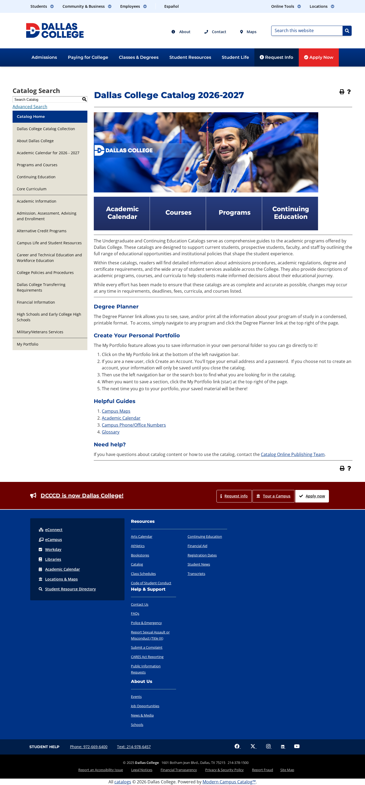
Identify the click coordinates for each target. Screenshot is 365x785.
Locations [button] (319, 6)
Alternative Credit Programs (42, 230)
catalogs (122, 782)
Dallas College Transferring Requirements (41, 287)
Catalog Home (31, 116)
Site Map (287, 769)
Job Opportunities (145, 705)
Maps (251, 31)
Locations (61, 579)
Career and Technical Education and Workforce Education (49, 257)
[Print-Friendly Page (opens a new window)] (342, 92)
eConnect (54, 529)
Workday (53, 549)
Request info (236, 495)
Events (136, 696)
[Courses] (178, 229)
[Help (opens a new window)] (349, 92)
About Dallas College (35, 140)
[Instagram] (268, 746)
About (184, 31)
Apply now (315, 495)
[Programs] (234, 229)
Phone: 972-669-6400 (88, 746)
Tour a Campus (276, 495)
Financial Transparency (179, 769)
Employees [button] (130, 6)
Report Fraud (262, 769)
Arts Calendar (141, 536)
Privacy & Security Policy (224, 769)
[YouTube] (297, 746)
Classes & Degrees (138, 57)
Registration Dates (202, 555)
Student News (199, 564)
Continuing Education (36, 176)
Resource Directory (70, 588)
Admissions (44, 57)
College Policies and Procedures (45, 272)
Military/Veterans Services (40, 331)
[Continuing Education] (290, 229)
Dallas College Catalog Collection (46, 128)
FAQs (135, 613)
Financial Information (36, 302)
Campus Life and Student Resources (49, 242)
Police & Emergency (146, 622)
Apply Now (320, 57)
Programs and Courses (37, 164)
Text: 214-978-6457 (134, 746)
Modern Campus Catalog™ (229, 782)
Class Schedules (143, 573)
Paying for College (88, 57)
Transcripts (196, 573)
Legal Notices (141, 769)
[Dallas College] (55, 30)
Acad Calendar (62, 569)
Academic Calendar (121, 418)
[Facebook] (238, 746)
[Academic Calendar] (122, 229)
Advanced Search (30, 107)
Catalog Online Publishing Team (293, 454)
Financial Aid (197, 545)
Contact (218, 31)
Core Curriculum (31, 188)
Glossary (110, 432)
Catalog (137, 564)
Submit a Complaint (146, 647)
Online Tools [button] (283, 6)
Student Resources (190, 57)
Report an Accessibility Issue (100, 769)
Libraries (53, 559)
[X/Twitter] (253, 746)
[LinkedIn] (283, 746)
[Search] (347, 31)
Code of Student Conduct (151, 583)
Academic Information (36, 201)
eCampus (53, 539)
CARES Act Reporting (147, 656)
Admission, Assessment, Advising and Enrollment (46, 216)
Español (171, 6)
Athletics (138, 545)
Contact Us (139, 604)
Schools (137, 724)
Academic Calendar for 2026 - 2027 (48, 152)
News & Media (142, 715)
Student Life (235, 57)
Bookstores (140, 555)
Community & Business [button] (84, 6)
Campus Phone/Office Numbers (134, 425)
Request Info (278, 57)
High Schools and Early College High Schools (49, 317)
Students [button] (39, 6)
